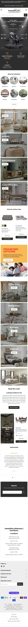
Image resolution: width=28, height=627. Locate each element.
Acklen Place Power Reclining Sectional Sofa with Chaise (21, 229)
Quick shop (7, 235)
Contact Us (10, 604)
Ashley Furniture (5, 232)
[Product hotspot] (8, 375)
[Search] (25, 15)
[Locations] (7, 64)
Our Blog (20, 608)
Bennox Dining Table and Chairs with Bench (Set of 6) (21, 431)
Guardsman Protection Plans (11, 608)
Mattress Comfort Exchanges (9, 607)
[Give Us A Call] (21, 55)
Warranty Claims (19, 607)
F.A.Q (6, 604)
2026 (22, 5)
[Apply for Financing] (7, 55)
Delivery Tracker (17, 605)
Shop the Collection (14, 407)
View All (14, 104)
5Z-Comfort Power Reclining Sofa (6, 231)
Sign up (20, 584)
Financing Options (9, 605)
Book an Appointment (18, 604)
